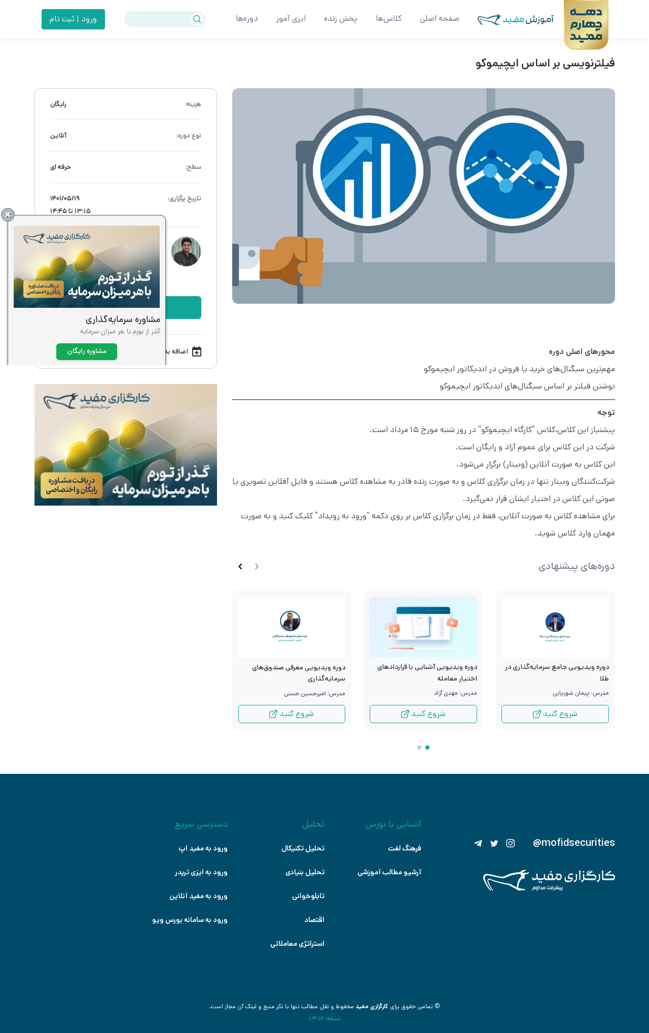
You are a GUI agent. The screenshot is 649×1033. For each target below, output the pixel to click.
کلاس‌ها (389, 18)
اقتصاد (314, 920)
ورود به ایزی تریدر (201, 872)
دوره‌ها (247, 18)
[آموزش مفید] (506, 19)
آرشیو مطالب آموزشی (389, 872)
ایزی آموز (291, 18)
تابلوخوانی (308, 896)
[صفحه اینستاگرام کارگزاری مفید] (510, 843)
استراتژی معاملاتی (297, 944)
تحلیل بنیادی (304, 872)
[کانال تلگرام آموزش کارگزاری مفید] (478, 843)
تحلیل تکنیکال (302, 848)
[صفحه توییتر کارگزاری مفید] (494, 843)
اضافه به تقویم (167, 351)
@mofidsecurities (574, 843)
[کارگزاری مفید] (549, 889)
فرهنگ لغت (404, 848)
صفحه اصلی (439, 18)
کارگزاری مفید (371, 1006)
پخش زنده (340, 18)
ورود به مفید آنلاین (198, 896)
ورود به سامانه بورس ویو (190, 920)
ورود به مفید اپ (203, 848)
